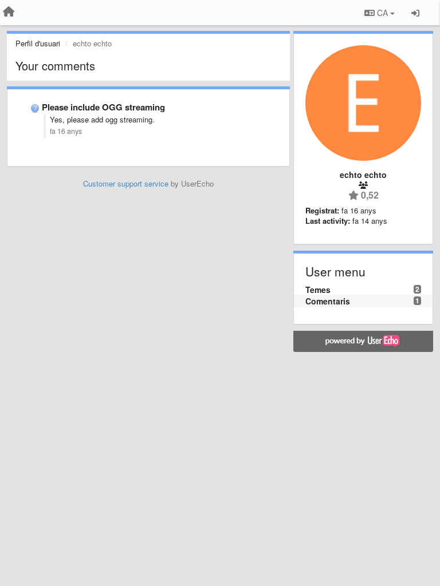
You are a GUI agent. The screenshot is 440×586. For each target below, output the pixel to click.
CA (382, 12)
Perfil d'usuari (37, 43)
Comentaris (327, 301)
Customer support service (125, 183)
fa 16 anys (66, 131)
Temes (318, 289)
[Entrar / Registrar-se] (415, 12)
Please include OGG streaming (103, 107)
